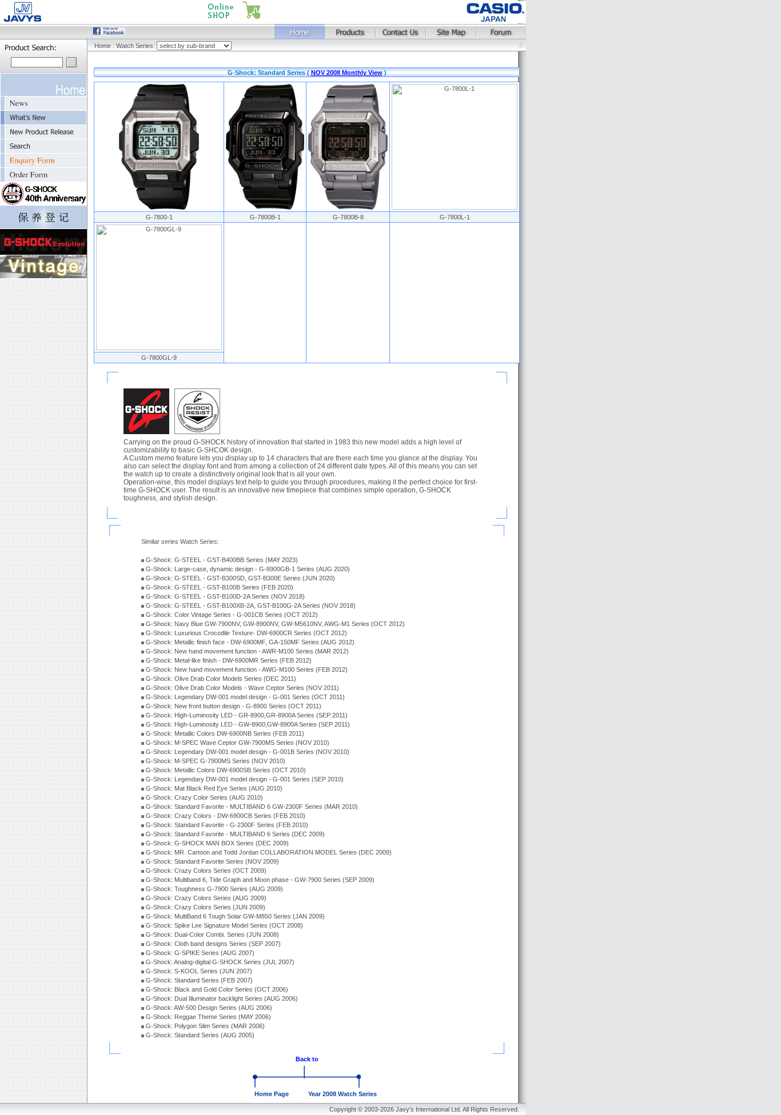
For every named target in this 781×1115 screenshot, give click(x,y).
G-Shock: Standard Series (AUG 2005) (200, 1035)
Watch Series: (136, 45)
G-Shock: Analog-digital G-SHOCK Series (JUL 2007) (220, 961)
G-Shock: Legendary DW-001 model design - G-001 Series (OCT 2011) (245, 696)
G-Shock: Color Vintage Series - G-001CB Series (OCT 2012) (232, 614)
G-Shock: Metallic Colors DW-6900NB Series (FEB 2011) (225, 733)
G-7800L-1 (455, 217)
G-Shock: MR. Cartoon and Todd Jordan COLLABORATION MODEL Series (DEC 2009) (269, 852)
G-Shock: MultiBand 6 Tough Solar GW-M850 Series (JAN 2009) (235, 916)
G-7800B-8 (348, 217)
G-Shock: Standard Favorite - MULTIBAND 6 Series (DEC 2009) (235, 834)
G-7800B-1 (265, 217)
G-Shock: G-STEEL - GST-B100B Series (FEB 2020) (219, 587)
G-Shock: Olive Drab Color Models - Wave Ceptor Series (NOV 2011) (242, 687)
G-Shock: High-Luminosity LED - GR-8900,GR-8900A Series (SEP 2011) (247, 715)
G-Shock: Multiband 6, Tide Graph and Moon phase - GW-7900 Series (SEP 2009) (260, 879)
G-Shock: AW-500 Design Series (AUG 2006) (209, 1007)
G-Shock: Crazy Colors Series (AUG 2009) (206, 898)
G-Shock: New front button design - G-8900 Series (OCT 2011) (233, 706)
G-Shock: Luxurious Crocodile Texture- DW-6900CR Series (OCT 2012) (246, 632)
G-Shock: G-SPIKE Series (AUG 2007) (200, 952)
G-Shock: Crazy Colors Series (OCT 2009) (206, 870)
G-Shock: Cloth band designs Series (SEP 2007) (213, 943)
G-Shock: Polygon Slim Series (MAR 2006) (205, 1025)
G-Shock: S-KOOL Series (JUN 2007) (199, 971)
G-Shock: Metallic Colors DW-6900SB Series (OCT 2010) (226, 770)
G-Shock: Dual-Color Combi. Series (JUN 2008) (212, 934)
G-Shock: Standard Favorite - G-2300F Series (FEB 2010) (227, 824)
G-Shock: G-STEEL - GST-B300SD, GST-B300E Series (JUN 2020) (240, 578)
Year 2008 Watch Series (342, 1093)
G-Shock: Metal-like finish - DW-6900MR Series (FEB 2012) (229, 660)
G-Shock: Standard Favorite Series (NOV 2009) (212, 861)
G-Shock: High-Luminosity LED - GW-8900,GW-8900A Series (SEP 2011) (248, 724)
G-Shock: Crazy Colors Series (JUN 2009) (205, 907)
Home (102, 45)
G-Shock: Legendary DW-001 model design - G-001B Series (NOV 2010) (247, 751)
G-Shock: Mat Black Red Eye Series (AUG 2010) (214, 788)
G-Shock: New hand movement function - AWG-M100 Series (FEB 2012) (247, 669)
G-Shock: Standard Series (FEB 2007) (199, 980)
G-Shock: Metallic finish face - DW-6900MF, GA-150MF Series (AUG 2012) (250, 642)
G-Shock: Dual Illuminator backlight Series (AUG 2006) (222, 998)
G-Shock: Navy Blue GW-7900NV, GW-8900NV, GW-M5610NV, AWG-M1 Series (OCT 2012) (275, 623)
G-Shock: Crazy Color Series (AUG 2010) (204, 797)
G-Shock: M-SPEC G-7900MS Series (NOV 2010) (215, 760)
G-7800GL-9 (159, 357)
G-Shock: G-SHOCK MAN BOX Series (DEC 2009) (217, 843)
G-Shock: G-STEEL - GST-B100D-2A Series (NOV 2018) (225, 596)
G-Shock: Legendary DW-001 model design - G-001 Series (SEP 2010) (245, 779)
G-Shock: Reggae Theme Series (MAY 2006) (208, 1016)
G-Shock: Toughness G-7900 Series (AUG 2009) (214, 888)
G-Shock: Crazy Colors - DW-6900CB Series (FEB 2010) (225, 815)
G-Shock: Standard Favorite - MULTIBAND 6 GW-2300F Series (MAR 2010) (252, 806)
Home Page (271, 1093)
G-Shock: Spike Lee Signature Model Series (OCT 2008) (224, 925)
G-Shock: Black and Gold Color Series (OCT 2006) (217, 989)
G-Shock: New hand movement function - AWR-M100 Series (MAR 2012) (247, 651)
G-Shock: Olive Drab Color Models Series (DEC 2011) (221, 678)
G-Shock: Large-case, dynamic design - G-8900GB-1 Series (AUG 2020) (248, 568)
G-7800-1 (159, 217)
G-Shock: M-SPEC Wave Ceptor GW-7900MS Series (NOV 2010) (237, 742)
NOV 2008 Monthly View (346, 72)
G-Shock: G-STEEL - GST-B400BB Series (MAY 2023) (222, 559)
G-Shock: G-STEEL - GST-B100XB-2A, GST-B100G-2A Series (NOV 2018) (251, 605)
